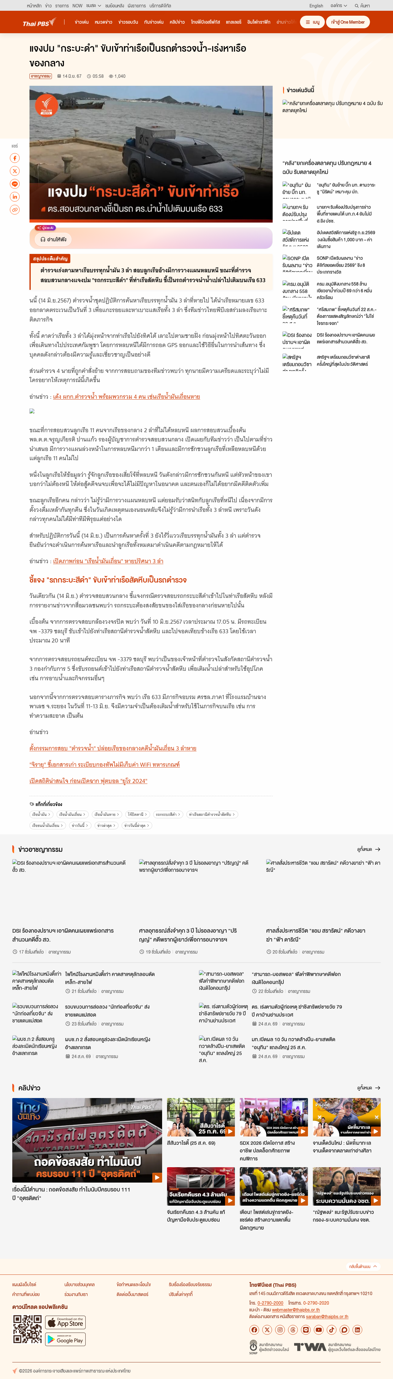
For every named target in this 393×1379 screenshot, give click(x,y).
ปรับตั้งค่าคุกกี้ (181, 1294)
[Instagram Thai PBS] (280, 1330)
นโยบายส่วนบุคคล (79, 1284)
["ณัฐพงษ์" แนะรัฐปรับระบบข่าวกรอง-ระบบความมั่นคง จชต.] (347, 1186)
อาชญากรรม (40, 76)
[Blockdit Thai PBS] (344, 1330)
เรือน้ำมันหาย (105, 814)
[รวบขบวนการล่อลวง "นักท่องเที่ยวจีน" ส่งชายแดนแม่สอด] (36, 1016)
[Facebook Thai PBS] (254, 1330)
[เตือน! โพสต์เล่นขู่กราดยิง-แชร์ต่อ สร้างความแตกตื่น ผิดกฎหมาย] (274, 1186)
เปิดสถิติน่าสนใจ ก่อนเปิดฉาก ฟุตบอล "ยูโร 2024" (88, 781)
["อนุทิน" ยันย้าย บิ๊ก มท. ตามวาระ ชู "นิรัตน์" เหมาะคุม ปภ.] (297, 190)
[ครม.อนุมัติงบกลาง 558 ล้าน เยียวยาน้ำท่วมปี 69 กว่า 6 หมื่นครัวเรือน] (297, 289)
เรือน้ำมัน (39, 814)
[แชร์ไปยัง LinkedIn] (15, 197)
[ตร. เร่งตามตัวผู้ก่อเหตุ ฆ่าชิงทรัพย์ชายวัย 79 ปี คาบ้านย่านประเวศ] (223, 1016)
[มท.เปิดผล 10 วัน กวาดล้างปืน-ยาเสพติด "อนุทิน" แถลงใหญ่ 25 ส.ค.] (223, 1049)
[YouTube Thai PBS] (319, 1330)
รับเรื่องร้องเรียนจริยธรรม (190, 1284)
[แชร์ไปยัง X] (15, 171)
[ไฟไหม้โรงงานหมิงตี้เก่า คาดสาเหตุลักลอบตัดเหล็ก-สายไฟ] (36, 984)
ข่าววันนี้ (78, 825)
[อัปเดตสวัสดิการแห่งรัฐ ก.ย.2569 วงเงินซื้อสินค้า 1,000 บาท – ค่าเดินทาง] (297, 237)
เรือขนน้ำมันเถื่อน (45, 825)
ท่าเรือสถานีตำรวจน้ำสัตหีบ (210, 814)
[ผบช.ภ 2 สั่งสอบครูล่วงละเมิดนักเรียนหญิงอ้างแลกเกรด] (36, 1049)
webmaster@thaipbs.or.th (296, 1309)
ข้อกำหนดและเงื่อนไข (134, 1284)
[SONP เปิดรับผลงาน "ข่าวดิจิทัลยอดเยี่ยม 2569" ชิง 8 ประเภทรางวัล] (297, 263)
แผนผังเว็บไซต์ (24, 1284)
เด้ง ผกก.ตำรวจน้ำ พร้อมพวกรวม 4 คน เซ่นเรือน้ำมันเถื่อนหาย (126, 397)
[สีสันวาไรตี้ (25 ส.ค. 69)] (201, 1117)
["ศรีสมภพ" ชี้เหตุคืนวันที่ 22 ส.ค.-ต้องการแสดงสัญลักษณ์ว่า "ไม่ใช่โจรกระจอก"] (297, 314)
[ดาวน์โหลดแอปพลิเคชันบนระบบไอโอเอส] (65, 1322)
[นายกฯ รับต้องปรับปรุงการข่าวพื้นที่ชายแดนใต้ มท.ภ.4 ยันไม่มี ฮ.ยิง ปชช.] (297, 212)
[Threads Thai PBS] (293, 1330)
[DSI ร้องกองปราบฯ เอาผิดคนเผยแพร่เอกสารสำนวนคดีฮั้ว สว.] (297, 340)
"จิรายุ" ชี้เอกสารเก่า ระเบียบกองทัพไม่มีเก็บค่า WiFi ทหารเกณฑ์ (104, 765)
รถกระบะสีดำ (166, 814)
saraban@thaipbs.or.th (327, 1316)
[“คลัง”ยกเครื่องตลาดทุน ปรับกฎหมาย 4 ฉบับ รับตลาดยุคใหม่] (332, 128)
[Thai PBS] (40, 21)
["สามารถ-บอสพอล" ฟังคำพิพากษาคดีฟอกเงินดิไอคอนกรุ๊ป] (223, 984)
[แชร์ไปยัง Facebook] (15, 158)
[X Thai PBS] (267, 1330)
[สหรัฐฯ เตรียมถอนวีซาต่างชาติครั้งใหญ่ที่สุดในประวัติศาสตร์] (297, 362)
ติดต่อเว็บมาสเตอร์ (132, 1294)
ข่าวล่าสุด (104, 825)
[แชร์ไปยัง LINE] (15, 184)
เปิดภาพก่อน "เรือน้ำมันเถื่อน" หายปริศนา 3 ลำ (108, 561)
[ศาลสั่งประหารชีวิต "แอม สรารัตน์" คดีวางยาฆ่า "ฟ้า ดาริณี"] (323, 891)
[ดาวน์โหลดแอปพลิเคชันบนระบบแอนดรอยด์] (65, 1339)
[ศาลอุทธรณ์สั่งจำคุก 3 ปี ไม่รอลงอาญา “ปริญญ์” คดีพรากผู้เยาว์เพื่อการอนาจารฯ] (196, 891)
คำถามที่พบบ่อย (26, 1294)
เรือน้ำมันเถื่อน (70, 814)
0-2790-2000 (270, 1303)
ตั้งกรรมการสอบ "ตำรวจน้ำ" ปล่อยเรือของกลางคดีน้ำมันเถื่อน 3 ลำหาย (112, 748)
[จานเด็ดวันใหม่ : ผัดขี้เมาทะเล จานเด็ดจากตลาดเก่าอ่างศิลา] (347, 1117)
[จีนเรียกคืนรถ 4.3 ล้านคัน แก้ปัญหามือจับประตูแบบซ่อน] (201, 1186)
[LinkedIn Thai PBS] (357, 1330)
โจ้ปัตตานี (135, 814)
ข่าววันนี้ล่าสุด (135, 825)
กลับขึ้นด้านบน (359, 1266)
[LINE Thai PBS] (306, 1330)
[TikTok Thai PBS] (332, 1330)
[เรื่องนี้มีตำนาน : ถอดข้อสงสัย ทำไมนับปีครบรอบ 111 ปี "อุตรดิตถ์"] (87, 1140)
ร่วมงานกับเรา (76, 1294)
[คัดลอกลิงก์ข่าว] (15, 210)
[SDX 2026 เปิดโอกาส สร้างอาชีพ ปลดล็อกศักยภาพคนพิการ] (274, 1117)
